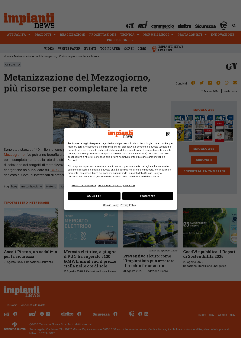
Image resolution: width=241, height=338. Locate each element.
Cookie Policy (111, 205)
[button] (168, 134)
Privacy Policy (128, 205)
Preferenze (147, 196)
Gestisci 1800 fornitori (84, 185)
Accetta (94, 196)
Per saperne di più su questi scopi (116, 185)
